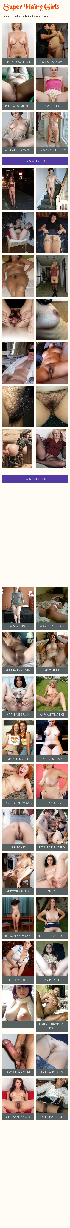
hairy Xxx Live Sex (35, 161)
